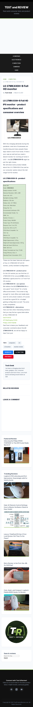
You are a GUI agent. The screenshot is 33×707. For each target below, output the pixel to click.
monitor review (18, 346)
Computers (16, 63)
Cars (16, 70)
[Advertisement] (16, 36)
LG (19, 343)
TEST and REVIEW (16, 7)
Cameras (16, 66)
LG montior (7, 346)
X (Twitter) (20, 352)
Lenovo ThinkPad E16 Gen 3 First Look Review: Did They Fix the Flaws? (15, 536)
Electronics (16, 59)
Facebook (8, 352)
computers (12, 343)
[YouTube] (22, 689)
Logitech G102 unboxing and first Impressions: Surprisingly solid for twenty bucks (15, 478)
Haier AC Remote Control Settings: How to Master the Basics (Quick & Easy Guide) (16, 507)
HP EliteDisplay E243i (10, 320)
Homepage (16, 56)
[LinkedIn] (16, 689)
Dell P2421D (7, 317)
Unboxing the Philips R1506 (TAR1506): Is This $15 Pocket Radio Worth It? (16, 443)
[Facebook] (11, 689)
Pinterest (8, 356)
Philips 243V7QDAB (9, 323)
